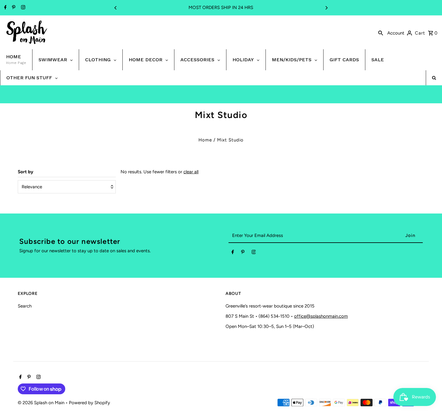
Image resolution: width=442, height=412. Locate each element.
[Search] (381, 32)
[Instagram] (22, 8)
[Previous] (115, 7)
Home (205, 140)
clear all (190, 171)
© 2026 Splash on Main (42, 402)
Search (25, 306)
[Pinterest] (13, 8)
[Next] (326, 7)
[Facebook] (5, 8)
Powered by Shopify (89, 402)
